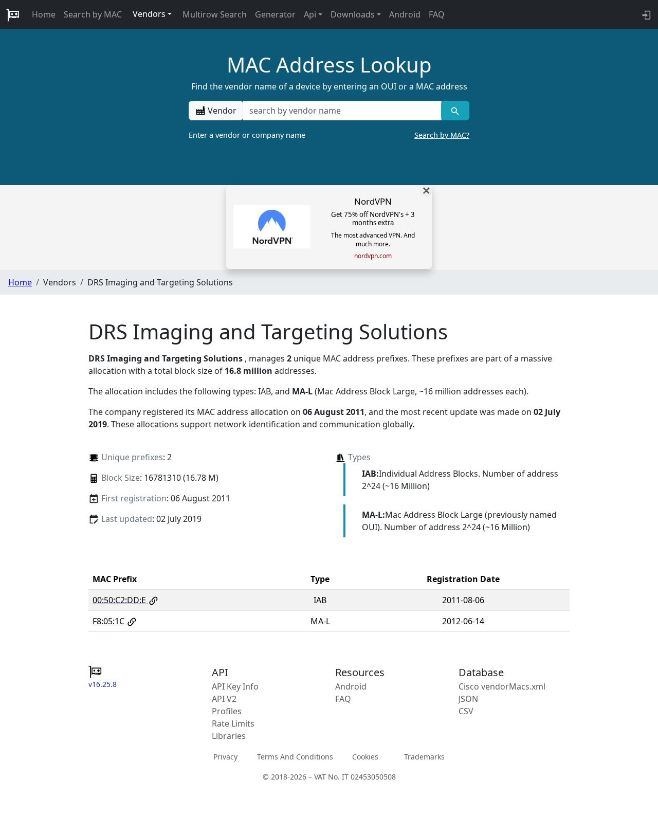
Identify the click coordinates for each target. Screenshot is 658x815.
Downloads (353, 14)
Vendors (149, 14)
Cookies (365, 757)
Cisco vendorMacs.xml (502, 686)
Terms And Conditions (295, 757)
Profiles (227, 711)
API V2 (224, 698)
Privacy (225, 757)
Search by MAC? (441, 135)
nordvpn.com (373, 256)
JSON (468, 698)
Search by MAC (93, 14)
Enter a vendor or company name (329, 135)
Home (44, 14)
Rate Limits (233, 723)
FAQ (437, 14)
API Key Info (235, 686)
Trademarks (424, 757)
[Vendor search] (455, 110)
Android (405, 14)
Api (310, 14)
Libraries (229, 735)
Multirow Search (214, 14)
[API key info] (645, 14)
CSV (466, 711)
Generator (275, 14)
